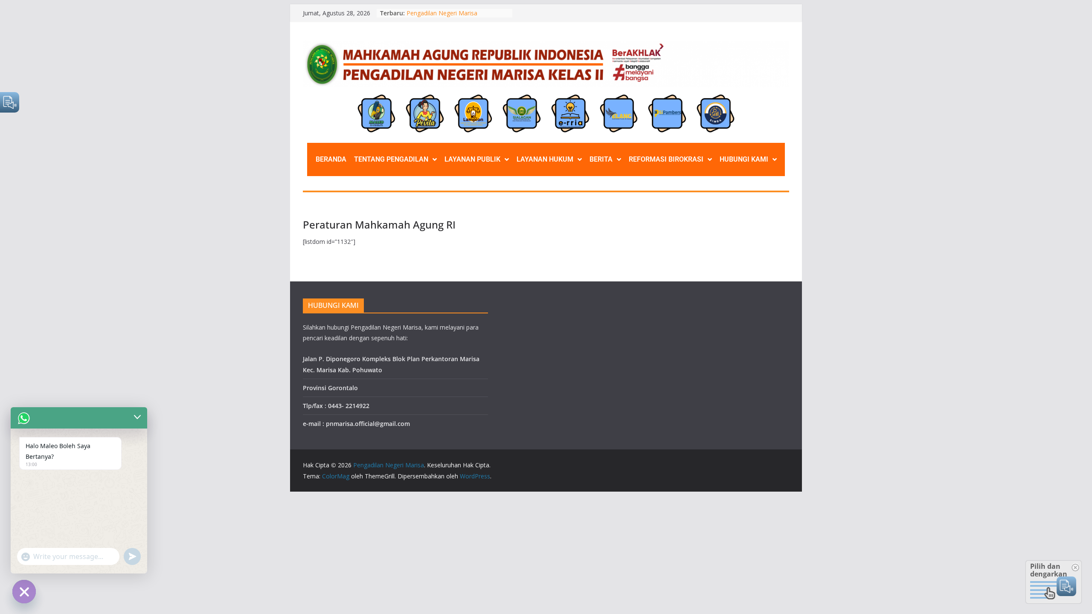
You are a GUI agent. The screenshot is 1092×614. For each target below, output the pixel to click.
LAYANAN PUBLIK (472, 159)
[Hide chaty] (24, 591)
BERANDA (331, 159)
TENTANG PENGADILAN (391, 159)
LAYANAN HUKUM (545, 159)
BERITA (601, 159)
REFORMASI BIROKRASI (666, 159)
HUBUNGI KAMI (744, 159)
